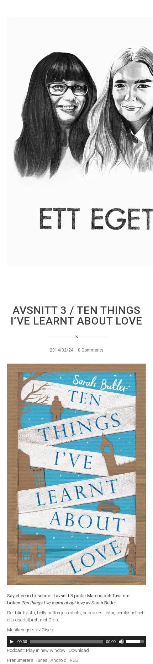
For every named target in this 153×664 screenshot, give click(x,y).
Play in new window (45, 650)
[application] (76, 641)
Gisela (48, 629)
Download (79, 650)
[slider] (136, 641)
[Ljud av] (121, 641)
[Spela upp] (12, 641)
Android (59, 660)
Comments (92, 350)
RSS (74, 660)
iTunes (41, 660)
